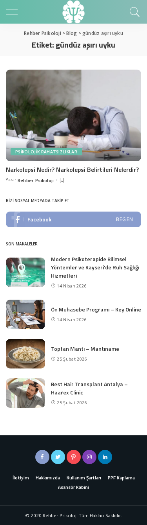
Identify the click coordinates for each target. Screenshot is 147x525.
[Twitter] (58, 457)
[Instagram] (89, 457)
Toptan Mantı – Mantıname (85, 348)
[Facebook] (42, 457)
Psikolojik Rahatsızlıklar (46, 152)
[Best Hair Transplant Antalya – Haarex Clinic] (25, 393)
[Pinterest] (74, 457)
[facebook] (73, 219)
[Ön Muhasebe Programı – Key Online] (25, 314)
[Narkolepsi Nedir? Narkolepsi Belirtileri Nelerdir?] (73, 115)
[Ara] (133, 12)
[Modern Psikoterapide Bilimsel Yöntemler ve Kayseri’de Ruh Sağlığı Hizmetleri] (25, 272)
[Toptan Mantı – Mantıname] (25, 353)
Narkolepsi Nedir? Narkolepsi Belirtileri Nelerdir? (72, 169)
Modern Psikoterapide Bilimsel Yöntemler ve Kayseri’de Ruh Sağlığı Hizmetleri (95, 267)
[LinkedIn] (105, 457)
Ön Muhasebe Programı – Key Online (96, 309)
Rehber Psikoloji (36, 180)
